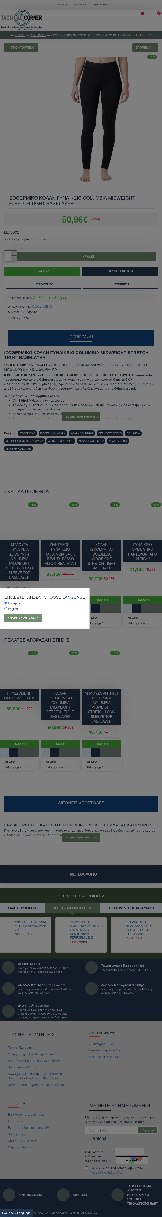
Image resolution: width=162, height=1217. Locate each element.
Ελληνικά (15, 603)
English (13, 609)
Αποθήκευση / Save (23, 618)
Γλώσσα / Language (16, 1213)
